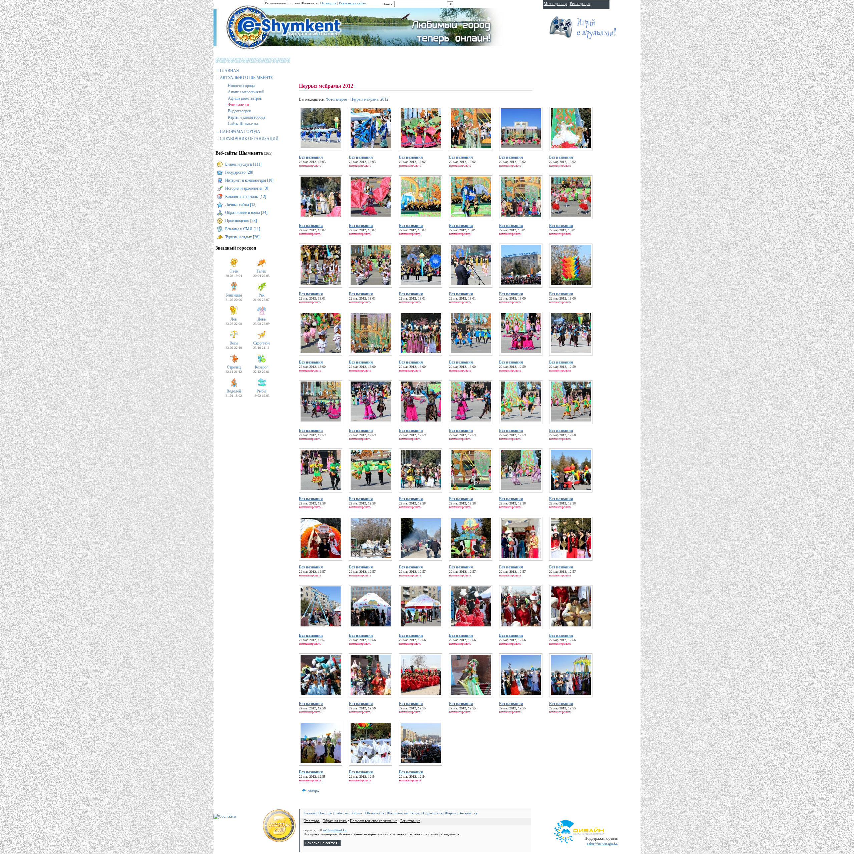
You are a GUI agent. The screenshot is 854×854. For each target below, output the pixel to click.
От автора (328, 3)
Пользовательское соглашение (373, 821)
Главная (310, 813)
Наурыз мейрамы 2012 (369, 99)
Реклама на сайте (352, 3)
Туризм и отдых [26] (242, 237)
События (342, 813)
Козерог (261, 367)
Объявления (374, 813)
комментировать (310, 165)
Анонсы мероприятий (246, 92)
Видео (415, 813)
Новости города (241, 85)
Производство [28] (241, 220)
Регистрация (410, 821)
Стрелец (234, 367)
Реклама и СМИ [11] (242, 229)
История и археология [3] (246, 188)
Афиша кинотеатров (245, 98)
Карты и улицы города (246, 117)
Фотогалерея (238, 104)
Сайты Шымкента (243, 123)
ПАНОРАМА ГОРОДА (240, 131)
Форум (450, 813)
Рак (262, 295)
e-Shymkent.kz (335, 830)
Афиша (357, 813)
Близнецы (234, 295)
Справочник (432, 813)
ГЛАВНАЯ (229, 70)
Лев (234, 319)
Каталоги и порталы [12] (245, 196)
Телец (261, 271)
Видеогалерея (239, 111)
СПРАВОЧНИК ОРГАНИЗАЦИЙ (249, 138)
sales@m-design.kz (602, 843)
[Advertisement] (420, 67)
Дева (262, 319)
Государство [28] (239, 172)
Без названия (311, 157)
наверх (313, 790)
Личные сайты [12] (241, 204)
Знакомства (468, 813)
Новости (325, 813)
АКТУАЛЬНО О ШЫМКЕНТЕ (246, 77)
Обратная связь (335, 821)
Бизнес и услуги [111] (243, 164)
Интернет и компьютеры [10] (249, 180)
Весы (234, 343)
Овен (234, 271)
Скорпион (261, 343)
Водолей (234, 391)
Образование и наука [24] (246, 212)
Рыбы (261, 391)
